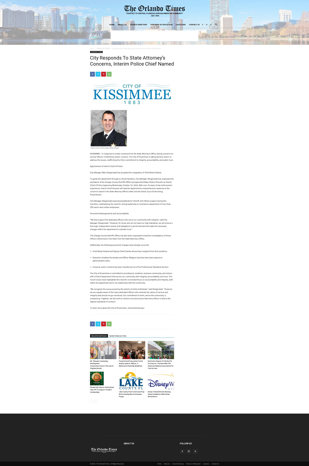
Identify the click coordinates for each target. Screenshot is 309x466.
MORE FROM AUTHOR (117, 336)
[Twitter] (211, 25)
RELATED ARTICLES (99, 336)
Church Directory (138, 24)
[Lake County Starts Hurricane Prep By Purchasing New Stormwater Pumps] (132, 381)
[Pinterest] (103, 74)
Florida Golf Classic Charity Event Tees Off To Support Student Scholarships (102, 389)
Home (112, 24)
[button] (216, 25)
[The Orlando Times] (154, 11)
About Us (122, 24)
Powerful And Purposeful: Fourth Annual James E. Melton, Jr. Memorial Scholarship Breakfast (131, 363)
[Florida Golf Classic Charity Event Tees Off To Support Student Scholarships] (103, 378)
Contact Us (194, 24)
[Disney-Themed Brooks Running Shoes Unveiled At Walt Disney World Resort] (161, 381)
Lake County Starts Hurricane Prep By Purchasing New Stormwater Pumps (131, 394)
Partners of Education (161, 24)
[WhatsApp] (109, 74)
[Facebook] (202, 25)
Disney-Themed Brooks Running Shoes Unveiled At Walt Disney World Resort (159, 394)
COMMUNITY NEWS (103, 48)
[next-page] (95, 401)
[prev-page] (91, 401)
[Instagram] (206, 25)
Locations (181, 24)
